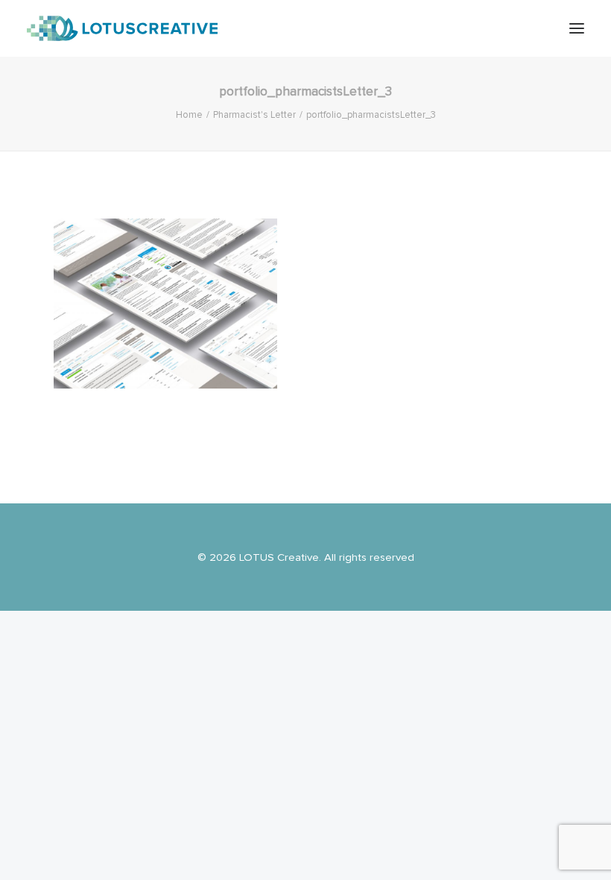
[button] (576, 28)
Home (189, 115)
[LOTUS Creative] (122, 28)
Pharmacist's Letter (254, 115)
